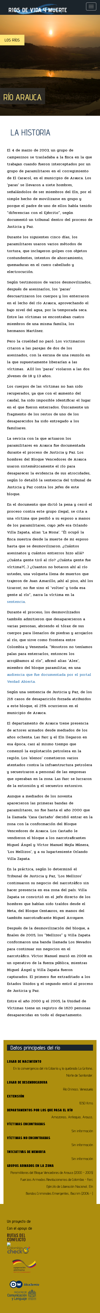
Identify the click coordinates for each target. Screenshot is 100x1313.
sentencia (16, 602)
